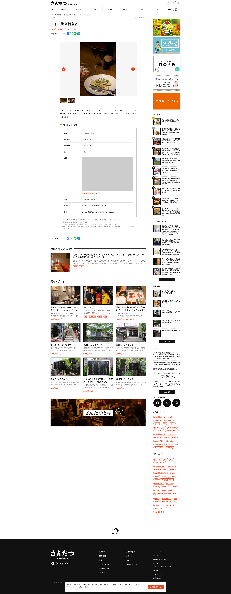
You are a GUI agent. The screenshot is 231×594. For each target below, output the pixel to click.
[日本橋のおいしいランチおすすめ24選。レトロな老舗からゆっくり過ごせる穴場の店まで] (166, 200)
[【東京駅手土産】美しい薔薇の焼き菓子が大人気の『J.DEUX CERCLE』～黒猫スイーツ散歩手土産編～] (166, 131)
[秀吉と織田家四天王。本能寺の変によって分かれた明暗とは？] (166, 121)
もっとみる (167, 279)
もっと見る (167, 392)
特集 (100, 560)
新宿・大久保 (67, 15)
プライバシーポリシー (159, 574)
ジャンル (102, 573)
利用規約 (155, 570)
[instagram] (61, 563)
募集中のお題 (130, 552)
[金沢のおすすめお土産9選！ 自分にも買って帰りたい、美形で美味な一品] (166, 190)
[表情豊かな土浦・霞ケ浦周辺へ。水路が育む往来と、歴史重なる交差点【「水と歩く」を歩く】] (166, 161)
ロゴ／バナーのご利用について (162, 567)
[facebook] (52, 563)
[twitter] (57, 563)
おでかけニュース (105, 568)
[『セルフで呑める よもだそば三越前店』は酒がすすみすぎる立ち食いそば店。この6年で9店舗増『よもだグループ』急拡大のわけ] (166, 151)
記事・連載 (102, 556)
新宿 (75, 15)
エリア (128, 568)
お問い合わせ (128, 226)
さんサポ (129, 556)
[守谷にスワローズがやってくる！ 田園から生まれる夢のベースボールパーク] (166, 170)
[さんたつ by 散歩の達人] (64, 3)
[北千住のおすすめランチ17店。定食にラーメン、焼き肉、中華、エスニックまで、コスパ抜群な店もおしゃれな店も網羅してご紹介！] (166, 211)
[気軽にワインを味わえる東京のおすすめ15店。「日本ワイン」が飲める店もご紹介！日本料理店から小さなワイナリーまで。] (98, 262)
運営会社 (155, 563)
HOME (52, 15)
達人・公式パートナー (133, 564)
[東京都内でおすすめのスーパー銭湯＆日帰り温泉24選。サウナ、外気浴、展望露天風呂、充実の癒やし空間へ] (166, 180)
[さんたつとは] (98, 412)
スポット (129, 560)
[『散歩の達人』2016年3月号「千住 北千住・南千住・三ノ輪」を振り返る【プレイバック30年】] (166, 141)
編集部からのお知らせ (159, 559)
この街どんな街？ (105, 564)
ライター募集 (157, 555)
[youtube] (66, 563)
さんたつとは (157, 552)
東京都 (59, 15)
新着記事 (102, 552)
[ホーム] (53, 9)
